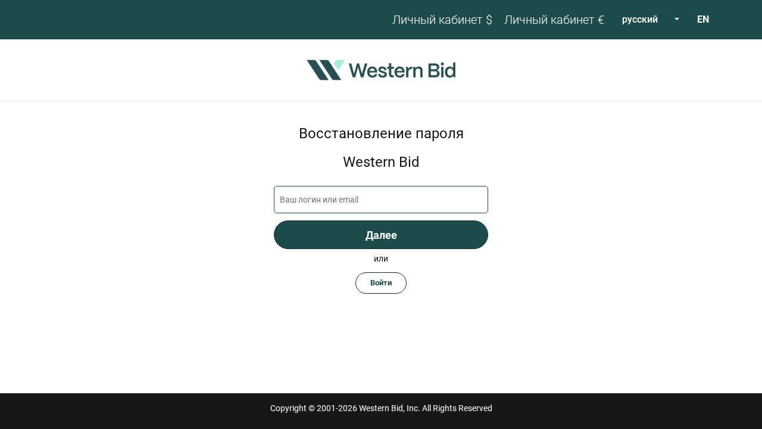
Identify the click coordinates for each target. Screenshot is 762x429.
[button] (650, 20)
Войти (381, 282)
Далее (381, 235)
